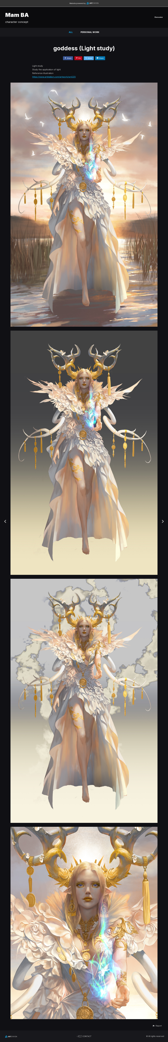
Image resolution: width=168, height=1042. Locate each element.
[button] (157, 1025)
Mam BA (17, 14)
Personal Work (90, 32)
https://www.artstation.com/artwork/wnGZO (54, 77)
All (71, 32)
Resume (159, 17)
